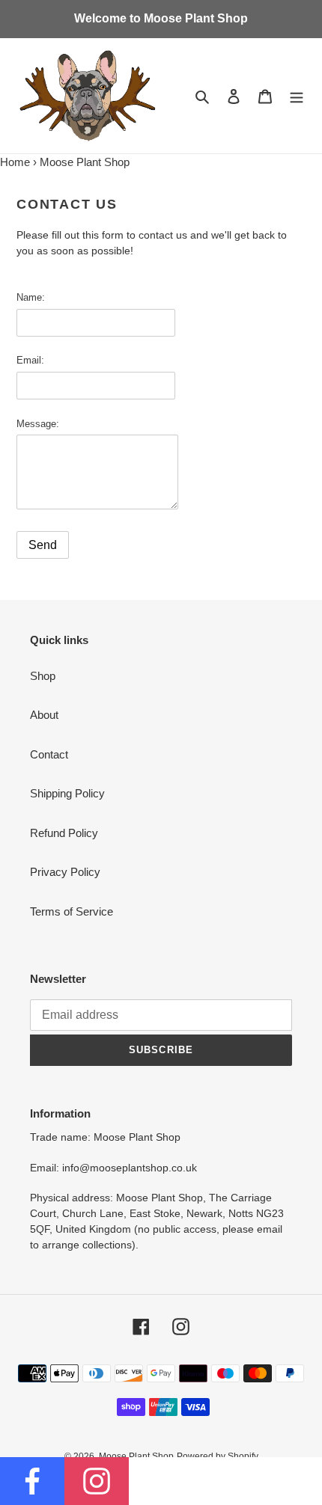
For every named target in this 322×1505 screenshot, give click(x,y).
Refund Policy (64, 833)
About (44, 714)
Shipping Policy (67, 793)
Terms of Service (71, 911)
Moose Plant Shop (136, 1456)
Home (15, 162)
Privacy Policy (65, 871)
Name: (30, 297)
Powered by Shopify (217, 1456)
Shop (42, 675)
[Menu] (296, 96)
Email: (30, 360)
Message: (37, 423)
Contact (49, 754)
